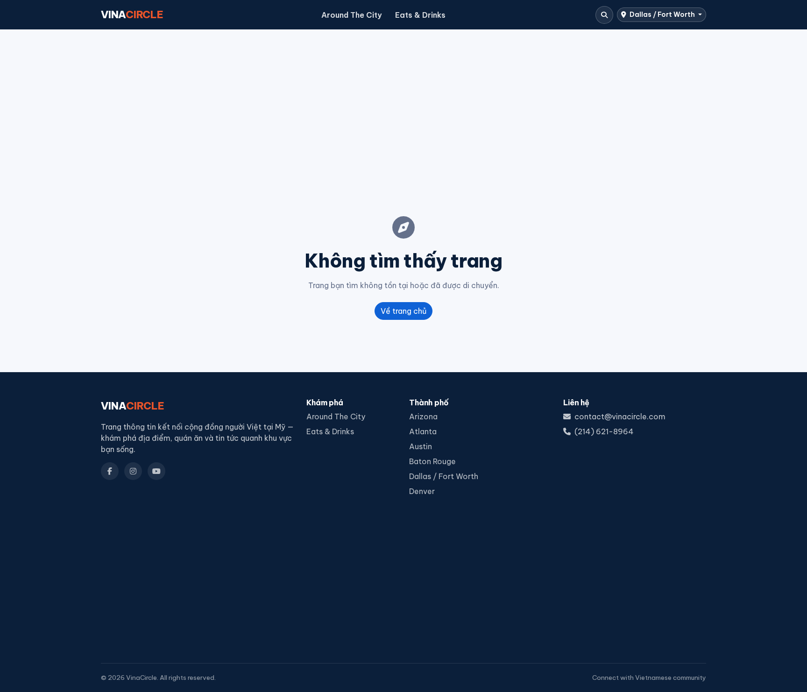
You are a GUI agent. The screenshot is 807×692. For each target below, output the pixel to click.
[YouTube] (156, 471)
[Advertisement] (403, 107)
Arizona (423, 416)
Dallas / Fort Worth (662, 14)
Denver (422, 491)
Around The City (351, 15)
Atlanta (423, 431)
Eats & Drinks (420, 15)
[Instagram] (133, 471)
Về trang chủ (403, 311)
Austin (420, 446)
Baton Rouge (432, 461)
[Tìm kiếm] (604, 15)
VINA (132, 14)
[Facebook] (110, 471)
